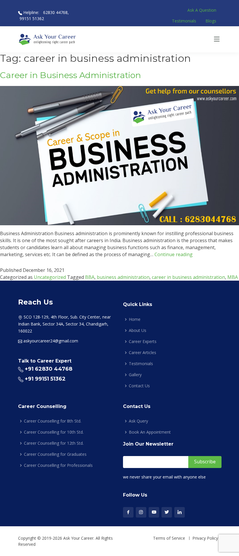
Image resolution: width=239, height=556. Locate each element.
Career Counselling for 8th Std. (52, 421)
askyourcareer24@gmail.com (50, 341)
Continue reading (173, 254)
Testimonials (184, 21)
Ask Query (138, 421)
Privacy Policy (205, 538)
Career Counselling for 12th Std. (54, 443)
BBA (89, 277)
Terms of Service (169, 538)
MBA (232, 277)
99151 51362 (32, 18)
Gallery (135, 375)
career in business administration (188, 277)
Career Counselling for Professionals (58, 465)
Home (134, 319)
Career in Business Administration (70, 75)
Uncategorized (50, 277)
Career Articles (142, 353)
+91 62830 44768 (48, 369)
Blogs (210, 21)
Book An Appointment (150, 432)
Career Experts (143, 341)
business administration (123, 277)
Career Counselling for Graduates (55, 454)
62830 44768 (55, 12)
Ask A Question (201, 10)
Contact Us (139, 386)
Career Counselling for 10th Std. (54, 432)
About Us (137, 330)
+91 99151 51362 (45, 379)
